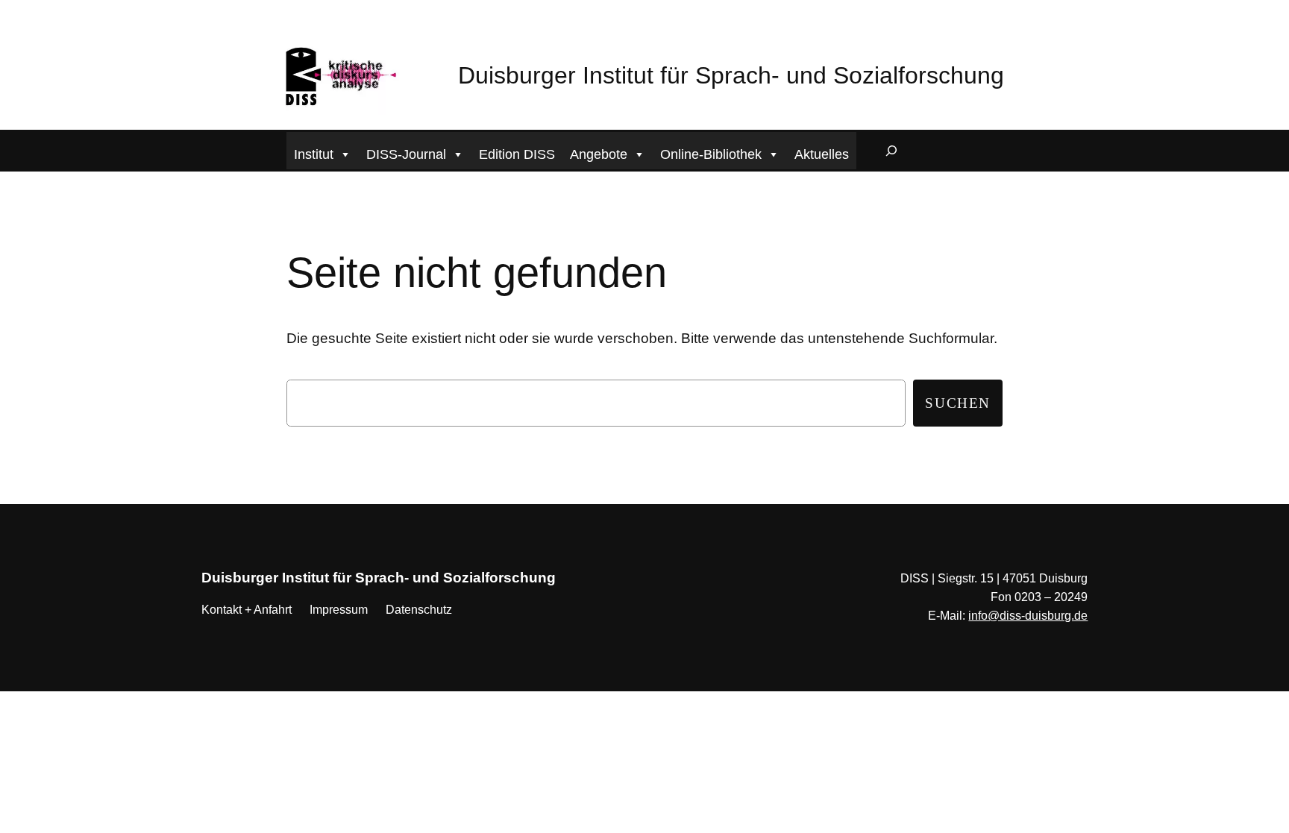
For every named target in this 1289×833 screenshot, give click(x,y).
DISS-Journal (406, 154)
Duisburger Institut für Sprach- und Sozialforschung (731, 75)
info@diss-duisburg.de (1028, 615)
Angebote (598, 154)
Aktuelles (821, 154)
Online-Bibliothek (711, 154)
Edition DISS (517, 154)
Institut (313, 154)
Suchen (958, 403)
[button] (7, 11)
